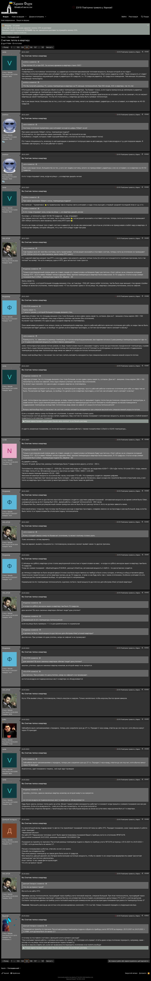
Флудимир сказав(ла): (31, 269)
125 (27, 47)
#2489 (147, 491)
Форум (5, 17)
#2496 (147, 749)
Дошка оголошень (36, 17)
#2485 (147, 238)
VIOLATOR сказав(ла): (30, 306)
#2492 (147, 592)
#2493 (146, 648)
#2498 (147, 819)
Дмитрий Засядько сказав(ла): (34, 883)
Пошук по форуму (22, 20)
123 (18, 47)
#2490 (146, 522)
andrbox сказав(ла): (30, 62)
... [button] (14, 47)
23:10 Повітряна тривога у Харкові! (94, 7)
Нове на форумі (18, 17)
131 (43, 47)
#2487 (147, 365)
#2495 (147, 719)
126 (31, 47)
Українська (16, 973)
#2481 (147, 51)
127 (35, 47)
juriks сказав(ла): (29, 759)
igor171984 (7, 43)
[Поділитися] (142, 51)
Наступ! (49, 47)
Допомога (142, 973)
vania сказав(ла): (29, 124)
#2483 (146, 154)
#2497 (147, 779)
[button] (26, 17)
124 (22, 47)
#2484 (146, 187)
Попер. (6, 47)
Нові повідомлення (8, 20)
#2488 (147, 439)
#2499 (147, 873)
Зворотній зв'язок (131, 973)
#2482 (147, 114)
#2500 (146, 915)
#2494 (146, 689)
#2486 (147, 296)
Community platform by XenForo (75, 977)
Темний (6, 973)
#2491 (147, 554)
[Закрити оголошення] (148, 25)
